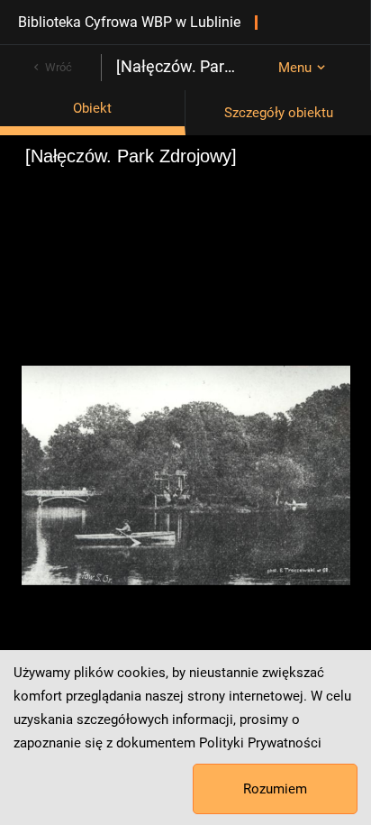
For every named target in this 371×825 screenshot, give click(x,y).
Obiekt (92, 108)
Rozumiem (275, 789)
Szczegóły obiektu (278, 113)
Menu (295, 68)
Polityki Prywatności (260, 743)
